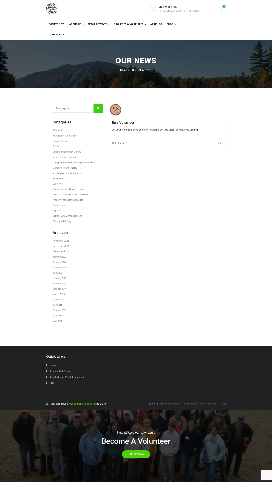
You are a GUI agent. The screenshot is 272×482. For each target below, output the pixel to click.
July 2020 (57, 272)
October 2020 (60, 267)
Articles (156, 24)
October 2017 (60, 299)
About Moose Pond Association (67, 377)
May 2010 (57, 321)
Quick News (59, 205)
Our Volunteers (140, 70)
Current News (60, 141)
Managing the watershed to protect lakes (74, 162)
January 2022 (59, 262)
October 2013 (60, 310)
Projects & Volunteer (129, 24)
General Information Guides (67, 151)
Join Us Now (136, 454)
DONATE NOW (57, 24)
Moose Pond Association (83, 403)
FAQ (51, 383)
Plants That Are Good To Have (68, 189)
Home (123, 70)
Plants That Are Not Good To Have (70, 194)
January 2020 (59, 283)
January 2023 (59, 256)
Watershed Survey (62, 221)
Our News (58, 183)
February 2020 (60, 278)
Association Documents (65, 135)
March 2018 (59, 294)
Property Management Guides (68, 199)
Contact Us (56, 34)
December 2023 (61, 251)
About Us (75, 24)
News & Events (97, 24)
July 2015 (57, 305)
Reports (57, 210)
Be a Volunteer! (123, 123)
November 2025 (61, 240)
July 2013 (57, 315)
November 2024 (61, 246)
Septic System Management (67, 216)
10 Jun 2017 (121, 143)
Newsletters (59, 178)
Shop (170, 24)
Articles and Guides (60, 371)
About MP (58, 130)
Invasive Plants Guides (64, 157)
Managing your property (65, 167)
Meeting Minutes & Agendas (67, 173)
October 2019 (60, 288)
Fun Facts (58, 146)
